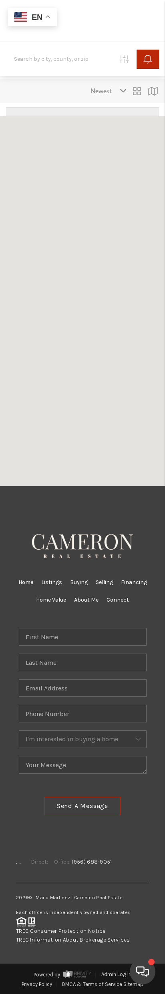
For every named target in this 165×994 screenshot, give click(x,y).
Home (25, 582)
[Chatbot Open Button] (142, 971)
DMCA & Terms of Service (92, 984)
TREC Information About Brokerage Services (73, 939)
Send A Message (82, 806)
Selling (104, 582)
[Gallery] (137, 91)
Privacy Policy (37, 984)
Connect (118, 599)
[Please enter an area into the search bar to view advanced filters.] (124, 59)
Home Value (51, 599)
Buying (79, 582)
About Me (86, 599)
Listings (51, 582)
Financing (134, 582)
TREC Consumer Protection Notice (61, 931)
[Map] (153, 91)
